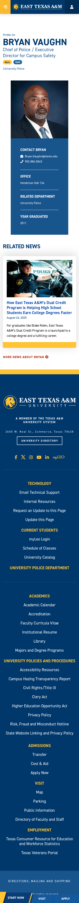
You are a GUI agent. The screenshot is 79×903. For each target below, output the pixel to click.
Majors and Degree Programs (39, 650)
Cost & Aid (39, 763)
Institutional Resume (39, 632)
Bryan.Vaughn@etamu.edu (41, 156)
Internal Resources (39, 501)
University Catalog (39, 557)
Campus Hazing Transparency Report (40, 678)
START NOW (16, 898)
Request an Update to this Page (39, 510)
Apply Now (40, 772)
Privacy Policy (39, 714)
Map (39, 792)
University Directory (39, 440)
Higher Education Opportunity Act (39, 705)
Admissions (39, 745)
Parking (39, 801)
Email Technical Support (39, 492)
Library (39, 641)
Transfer (39, 754)
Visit (39, 783)
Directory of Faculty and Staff (39, 819)
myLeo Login (39, 539)
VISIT (42, 899)
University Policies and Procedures (39, 660)
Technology (39, 483)
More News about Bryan (23, 357)
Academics (39, 596)
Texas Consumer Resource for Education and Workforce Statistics (39, 841)
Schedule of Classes (39, 548)
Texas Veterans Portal (39, 852)
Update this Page (39, 519)
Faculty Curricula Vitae (40, 623)
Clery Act (39, 696)
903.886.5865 (33, 161)
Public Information (39, 810)
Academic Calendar (39, 604)
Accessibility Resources (39, 669)
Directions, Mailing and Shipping (39, 881)
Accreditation (39, 614)
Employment (39, 830)
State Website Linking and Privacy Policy (39, 733)
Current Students (39, 530)
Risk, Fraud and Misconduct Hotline (39, 724)
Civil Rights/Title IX (39, 687)
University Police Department (39, 567)
